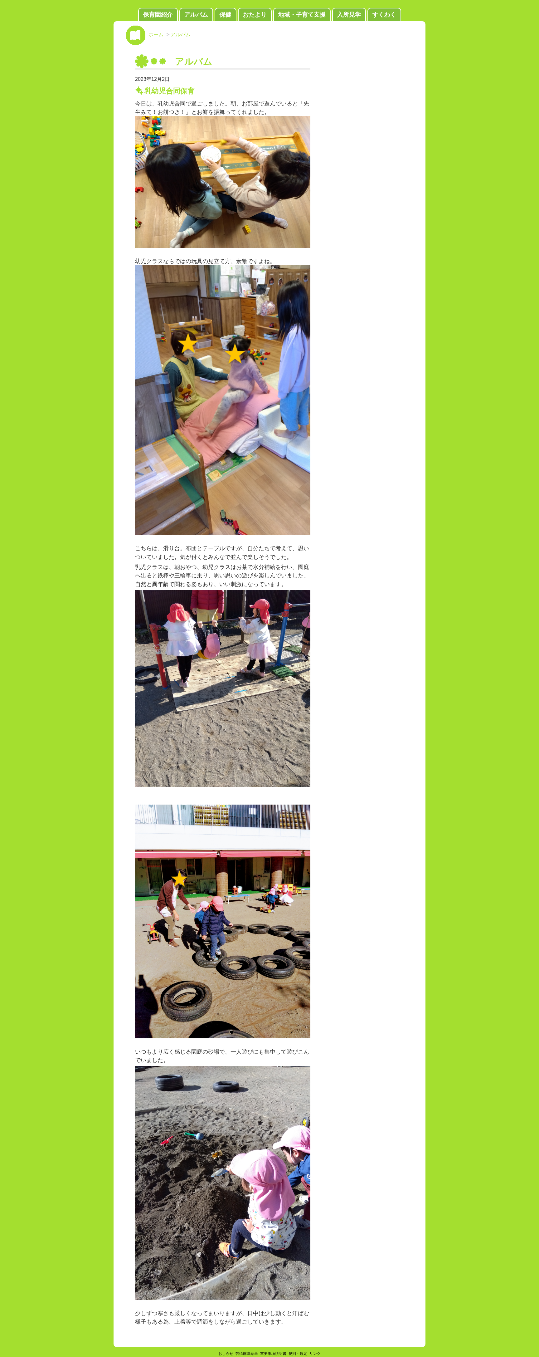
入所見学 (349, 14)
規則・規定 (298, 1353)
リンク (315, 1353)
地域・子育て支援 (302, 14)
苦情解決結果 (247, 1353)
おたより (255, 14)
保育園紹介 (158, 14)
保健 (225, 14)
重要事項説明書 (273, 1353)
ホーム (155, 34)
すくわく (384, 14)
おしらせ (225, 1353)
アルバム (196, 14)
